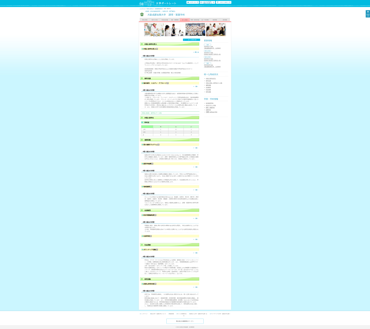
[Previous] (144, 29)
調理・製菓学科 (210, 107)
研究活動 (208, 92)
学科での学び (155, 19)
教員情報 (215, 19)
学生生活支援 (165, 19)
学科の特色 (144, 19)
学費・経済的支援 (195, 19)
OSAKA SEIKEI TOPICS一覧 (212, 54)
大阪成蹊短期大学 (159, 8)
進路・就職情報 (175, 19)
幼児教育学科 (209, 103)
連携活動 (208, 85)
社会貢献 (208, 89)
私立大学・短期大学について (158, 313)
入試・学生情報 (205, 19)
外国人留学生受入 (211, 78)
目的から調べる (150, 8)
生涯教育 (208, 87)
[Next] (225, 29)
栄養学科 (208, 110)
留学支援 (208, 80)
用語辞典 (171, 313)
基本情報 (225, 19)
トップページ (142, 8)
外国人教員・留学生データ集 (214, 83)
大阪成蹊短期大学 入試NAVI (212, 48)
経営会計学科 (213, 112)
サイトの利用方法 (181, 313)
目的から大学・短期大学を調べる (198, 313)
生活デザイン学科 (211, 105)
